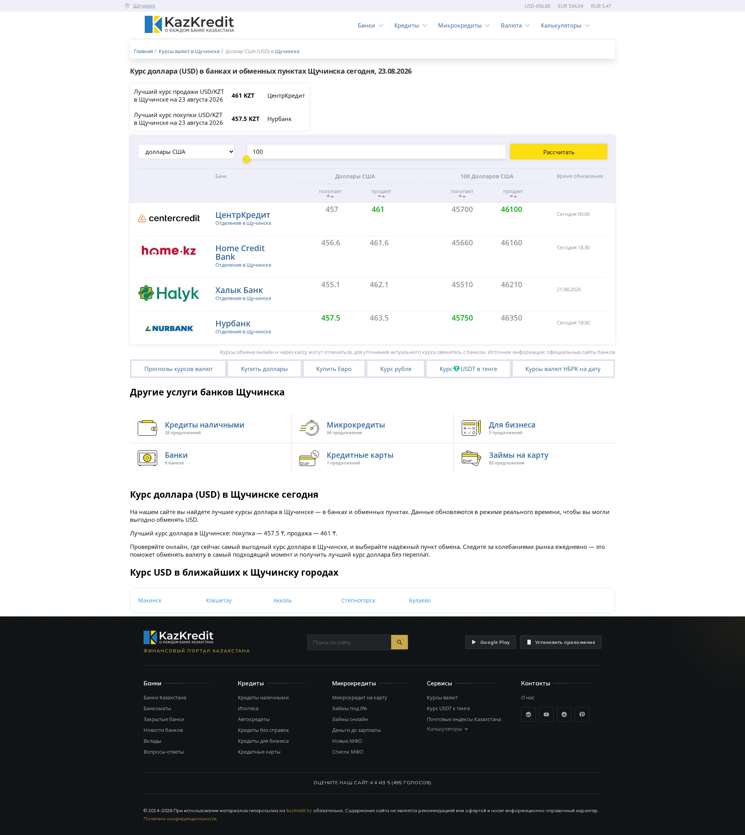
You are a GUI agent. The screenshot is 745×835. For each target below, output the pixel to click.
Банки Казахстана (165, 697)
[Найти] (399, 642)
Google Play (495, 642)
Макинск (149, 600)
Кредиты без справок (263, 729)
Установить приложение (565, 642)
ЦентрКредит (242, 214)
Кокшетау (219, 600)
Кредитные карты (259, 751)
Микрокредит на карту (359, 697)
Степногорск (358, 600)
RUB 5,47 (601, 5)
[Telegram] (564, 714)
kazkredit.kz (299, 810)
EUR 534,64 (570, 5)
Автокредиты (254, 719)
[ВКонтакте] (528, 714)
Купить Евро (334, 369)
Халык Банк (239, 290)
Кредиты (406, 25)
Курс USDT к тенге (448, 708)
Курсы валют (442, 697)
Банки (366, 25)
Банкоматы (157, 708)
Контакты (535, 683)
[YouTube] (546, 714)
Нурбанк (233, 323)
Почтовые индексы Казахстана (464, 719)
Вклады (152, 740)
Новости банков (163, 729)
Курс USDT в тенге (468, 369)
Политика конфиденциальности (180, 818)
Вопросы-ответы (164, 751)
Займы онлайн (350, 719)
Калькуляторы (561, 25)
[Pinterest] (582, 714)
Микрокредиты (460, 25)
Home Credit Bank (240, 252)
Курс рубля (395, 369)
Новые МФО (347, 740)
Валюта (511, 25)
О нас (527, 697)
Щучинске (287, 51)
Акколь (283, 600)
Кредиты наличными (263, 697)
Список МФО (347, 751)
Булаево (420, 600)
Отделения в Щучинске (243, 222)
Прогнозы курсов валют (178, 369)
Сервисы (439, 683)
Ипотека (248, 708)
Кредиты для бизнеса (263, 740)
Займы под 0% (349, 708)
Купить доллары (264, 369)
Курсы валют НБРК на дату (563, 369)
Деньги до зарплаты (356, 729)
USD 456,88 (537, 5)
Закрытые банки (164, 719)
